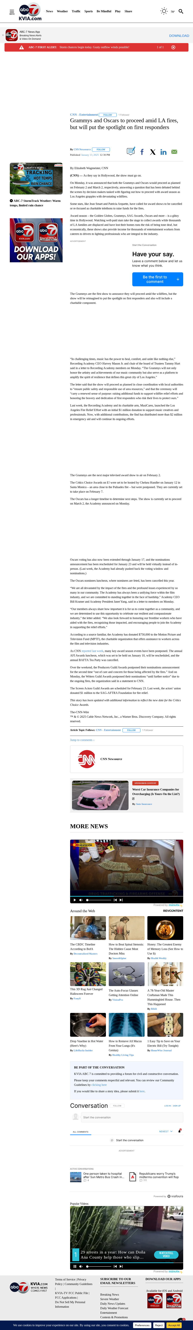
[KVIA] (30, 11)
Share (128, 11)
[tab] (80, 1132)
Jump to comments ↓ (82, 740)
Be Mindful (104, 11)
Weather (62, 11)
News (49, 11)
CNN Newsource (82, 149)
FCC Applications (66, 1297)
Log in (167, 1106)
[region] (126, 1151)
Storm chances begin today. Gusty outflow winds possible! (94, 47)
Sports (88, 11)
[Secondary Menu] (15, 11)
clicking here (99, 1084)
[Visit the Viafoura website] (175, 1196)
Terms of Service (65, 1279)
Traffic (76, 11)
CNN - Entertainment (108, 730)
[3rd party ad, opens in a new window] (100, 809)
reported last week (92, 651)
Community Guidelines (78, 1284)
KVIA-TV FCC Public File (71, 1293)
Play (118, 11)
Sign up (177, 1106)
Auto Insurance (143, 804)
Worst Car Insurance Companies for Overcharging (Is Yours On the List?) (156, 792)
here (142, 1091)
